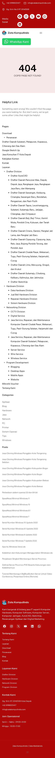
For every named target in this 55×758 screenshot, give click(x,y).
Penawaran (11, 137)
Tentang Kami (8, 388)
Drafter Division (14, 171)
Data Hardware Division (22, 290)
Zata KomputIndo (18, 32)
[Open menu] (40, 32)
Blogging (15, 367)
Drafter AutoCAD (19, 175)
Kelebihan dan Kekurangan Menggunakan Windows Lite (27, 552)
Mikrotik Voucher (10, 384)
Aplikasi (6, 402)
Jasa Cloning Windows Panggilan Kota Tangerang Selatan (24, 461)
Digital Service (18, 316)
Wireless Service (19, 358)
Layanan (6, 167)
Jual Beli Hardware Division (24, 294)
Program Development (17, 362)
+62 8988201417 (9, 705)
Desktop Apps (18, 371)
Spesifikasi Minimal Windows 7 (15, 516)
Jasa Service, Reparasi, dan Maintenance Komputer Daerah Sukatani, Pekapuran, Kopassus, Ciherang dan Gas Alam (30, 341)
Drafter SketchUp (19, 282)
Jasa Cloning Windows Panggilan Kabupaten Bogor (25, 468)
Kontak (5, 163)
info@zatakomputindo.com (14, 709)
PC (3, 423)
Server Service (18, 350)
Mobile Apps (17, 375)
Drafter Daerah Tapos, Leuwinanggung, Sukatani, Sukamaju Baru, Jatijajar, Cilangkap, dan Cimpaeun (29, 209)
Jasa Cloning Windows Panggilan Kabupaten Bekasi (25, 480)
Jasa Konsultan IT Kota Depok (16, 154)
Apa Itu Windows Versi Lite (13, 546)
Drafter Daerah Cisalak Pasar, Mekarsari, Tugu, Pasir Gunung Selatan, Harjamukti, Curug (30, 256)
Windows (6, 440)
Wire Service (17, 354)
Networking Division (16, 307)
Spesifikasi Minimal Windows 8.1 (16, 510)
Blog (4, 406)
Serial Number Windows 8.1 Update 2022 (20, 528)
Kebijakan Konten (10, 158)
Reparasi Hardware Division (24, 299)
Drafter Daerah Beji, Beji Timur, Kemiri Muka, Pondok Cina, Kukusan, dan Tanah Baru (30, 222)
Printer (5, 427)
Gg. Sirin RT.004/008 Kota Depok (16, 701)
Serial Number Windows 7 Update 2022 (19, 540)
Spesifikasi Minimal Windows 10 (16, 504)
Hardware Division (15, 286)
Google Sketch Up (11, 150)
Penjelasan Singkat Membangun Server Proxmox (24, 558)
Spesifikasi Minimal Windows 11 (16, 498)
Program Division (9, 687)
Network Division (9, 683)
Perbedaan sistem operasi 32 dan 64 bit (20, 492)
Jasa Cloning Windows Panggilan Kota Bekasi (22, 486)
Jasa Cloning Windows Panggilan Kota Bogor (22, 474)
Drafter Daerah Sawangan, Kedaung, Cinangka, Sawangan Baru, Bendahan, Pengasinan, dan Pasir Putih (29, 196)
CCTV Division (18, 311)
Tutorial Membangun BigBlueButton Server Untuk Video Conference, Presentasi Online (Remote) (27, 575)
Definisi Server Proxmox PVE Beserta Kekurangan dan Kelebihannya (26, 566)
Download (7, 133)
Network (6, 419)
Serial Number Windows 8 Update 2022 (19, 534)
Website (15, 379)
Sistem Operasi (9, 431)
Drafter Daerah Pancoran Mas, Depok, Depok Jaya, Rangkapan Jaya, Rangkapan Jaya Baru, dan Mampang (30, 184)
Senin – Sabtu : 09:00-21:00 (14, 722)
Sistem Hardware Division (23, 303)
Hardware (6, 410)
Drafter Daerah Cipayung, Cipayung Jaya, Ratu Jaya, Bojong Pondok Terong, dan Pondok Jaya (31, 243)
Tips (4, 436)
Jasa (4, 414)
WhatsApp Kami (19, 42)
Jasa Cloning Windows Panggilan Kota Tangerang (24, 453)
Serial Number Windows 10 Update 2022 (20, 522)
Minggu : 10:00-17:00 (11, 726)
